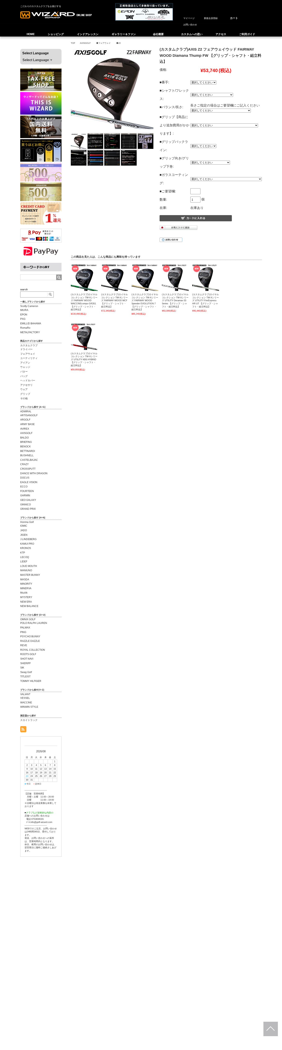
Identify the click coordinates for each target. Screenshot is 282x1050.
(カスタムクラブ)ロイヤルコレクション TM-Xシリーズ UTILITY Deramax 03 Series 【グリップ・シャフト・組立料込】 (175, 300)
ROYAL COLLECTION (32, 649)
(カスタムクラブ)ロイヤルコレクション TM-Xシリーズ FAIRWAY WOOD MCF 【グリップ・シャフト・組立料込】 (114, 300)
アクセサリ (26, 385)
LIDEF (23, 561)
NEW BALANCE (29, 606)
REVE (23, 645)
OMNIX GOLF (28, 619)
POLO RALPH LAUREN (33, 623)
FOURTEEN (27, 491)
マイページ (189, 18)
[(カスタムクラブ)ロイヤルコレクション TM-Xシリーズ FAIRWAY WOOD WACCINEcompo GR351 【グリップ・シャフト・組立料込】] (84, 277)
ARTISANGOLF (29, 415)
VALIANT (25, 694)
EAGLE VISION (28, 482)
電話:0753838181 (35, 819)
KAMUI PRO (27, 543)
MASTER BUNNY (30, 575)
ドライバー (26, 349)
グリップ (25, 393)
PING (23, 632)
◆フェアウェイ (103, 43)
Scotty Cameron (29, 306)
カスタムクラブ (29, 345)
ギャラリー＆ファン (124, 34)
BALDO (24, 437)
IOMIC (23, 525)
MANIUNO (26, 570)
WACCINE (26, 702)
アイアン (25, 362)
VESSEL (25, 698)
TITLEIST (25, 676)
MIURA (24, 310)
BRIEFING (26, 442)
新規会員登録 (211, 18)
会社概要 (158, 34)
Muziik (23, 592)
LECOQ (24, 557)
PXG (22, 319)
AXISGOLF (85, 43)
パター (24, 371)
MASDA (24, 579)
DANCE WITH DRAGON (33, 473)
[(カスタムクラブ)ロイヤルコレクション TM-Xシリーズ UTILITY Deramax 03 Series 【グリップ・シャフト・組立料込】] (175, 277)
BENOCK (25, 446)
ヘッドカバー (27, 380)
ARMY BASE (27, 424)
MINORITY (26, 583)
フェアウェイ (27, 353)
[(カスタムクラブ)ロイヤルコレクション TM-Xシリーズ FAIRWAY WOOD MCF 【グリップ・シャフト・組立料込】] (114, 277)
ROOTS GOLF (28, 654)
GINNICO (25, 504)
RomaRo (25, 327)
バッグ (24, 376)
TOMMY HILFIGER (30, 681)
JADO (23, 530)
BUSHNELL (27, 455)
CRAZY (24, 464)
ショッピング (56, 34)
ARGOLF (25, 419)
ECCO (23, 486)
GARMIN (25, 495)
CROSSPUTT (28, 468)
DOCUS (24, 477)
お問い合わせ (190, 24)
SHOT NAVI (26, 658)
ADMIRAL (25, 411)
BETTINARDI (27, 451)
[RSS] (23, 730)
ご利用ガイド (247, 34)
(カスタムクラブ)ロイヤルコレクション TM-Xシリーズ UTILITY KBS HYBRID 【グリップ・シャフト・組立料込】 (84, 359)
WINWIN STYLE (29, 706)
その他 (24, 398)
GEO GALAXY (28, 500)
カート (234, 18)
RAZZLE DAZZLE (30, 641)
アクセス (221, 34)
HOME (31, 34)
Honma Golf (27, 522)
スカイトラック (29, 720)
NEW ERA (26, 601)
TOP (73, 43)
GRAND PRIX (28, 508)
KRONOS (25, 548)
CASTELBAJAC (29, 460)
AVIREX (24, 428)
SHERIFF (25, 663)
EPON (23, 314)
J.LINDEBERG (28, 539)
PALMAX (25, 627)
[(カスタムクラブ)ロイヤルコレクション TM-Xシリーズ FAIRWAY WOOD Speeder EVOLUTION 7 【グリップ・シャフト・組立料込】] (145, 277)
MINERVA (25, 588)
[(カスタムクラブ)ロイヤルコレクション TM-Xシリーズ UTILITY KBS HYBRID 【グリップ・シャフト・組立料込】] (84, 336)
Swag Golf (26, 672)
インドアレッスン (87, 34)
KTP (22, 552)
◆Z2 (118, 43)
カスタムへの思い (192, 34)
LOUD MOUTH (28, 566)
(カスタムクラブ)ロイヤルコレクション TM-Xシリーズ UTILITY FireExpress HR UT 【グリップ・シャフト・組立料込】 (205, 300)
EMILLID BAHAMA (30, 323)
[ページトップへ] (270, 1029)
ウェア (24, 389)
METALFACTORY (30, 332)
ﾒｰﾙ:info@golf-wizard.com (39, 822)
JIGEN (23, 534)
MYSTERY (26, 597)
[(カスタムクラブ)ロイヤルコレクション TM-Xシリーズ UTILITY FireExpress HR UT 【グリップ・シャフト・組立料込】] (205, 277)
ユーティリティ (29, 358)
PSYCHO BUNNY (30, 636)
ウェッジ (25, 367)
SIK (22, 667)
